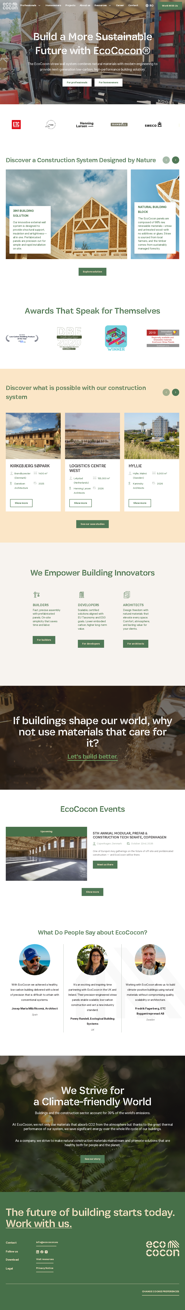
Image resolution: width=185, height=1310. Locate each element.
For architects (135, 644)
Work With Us (170, 6)
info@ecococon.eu (47, 1242)
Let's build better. (92, 756)
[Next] (175, 160)
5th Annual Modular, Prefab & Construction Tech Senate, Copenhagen (129, 835)
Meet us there (105, 865)
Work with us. (39, 1223)
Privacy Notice (44, 1268)
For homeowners (108, 82)
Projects (70, 5)
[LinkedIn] (37, 1251)
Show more (21, 503)
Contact (133, 5)
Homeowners (53, 5)
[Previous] (166, 160)
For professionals (77, 82)
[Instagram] (46, 1251)
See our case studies (92, 524)
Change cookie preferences (160, 1291)
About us (85, 5)
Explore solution (92, 272)
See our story (92, 1159)
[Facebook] (41, 1251)
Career (120, 5)
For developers (91, 644)
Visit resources (45, 1259)
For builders (44, 640)
